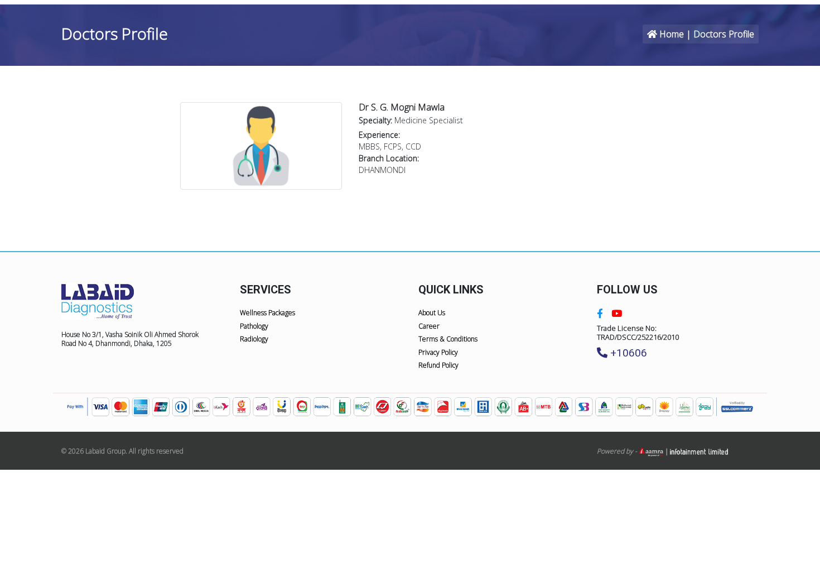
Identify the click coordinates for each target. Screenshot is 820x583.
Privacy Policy (438, 352)
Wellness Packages (267, 312)
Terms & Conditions (447, 339)
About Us (431, 312)
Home (671, 34)
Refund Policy (438, 365)
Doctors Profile (723, 34)
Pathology (254, 326)
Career (429, 326)
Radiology (254, 339)
